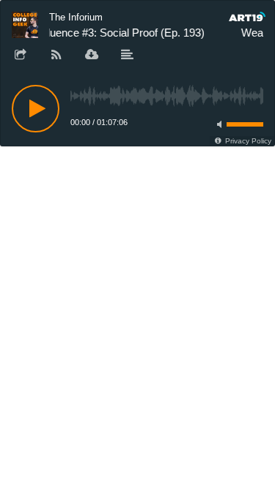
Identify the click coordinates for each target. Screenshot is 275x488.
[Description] (127, 56)
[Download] (91, 56)
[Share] (20, 56)
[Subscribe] (56, 56)
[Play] (35, 108)
